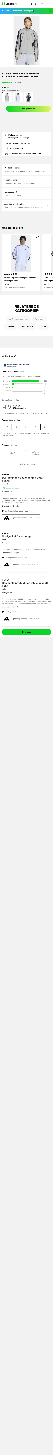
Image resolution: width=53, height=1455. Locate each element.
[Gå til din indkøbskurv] (42, 4)
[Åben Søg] (30, 3)
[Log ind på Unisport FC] (36, 4)
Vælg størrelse (28, 109)
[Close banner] (50, 10)
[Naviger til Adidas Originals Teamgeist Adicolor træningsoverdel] (18, 97)
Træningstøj (39, 319)
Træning (10, 326)
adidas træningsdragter (18, 319)
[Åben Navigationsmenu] (48, 4)
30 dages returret (16, 148)
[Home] (9, 3)
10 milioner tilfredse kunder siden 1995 (25, 153)
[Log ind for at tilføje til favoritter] (3, 108)
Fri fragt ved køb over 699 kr (20, 143)
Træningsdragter (27, 326)
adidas (43, 326)
